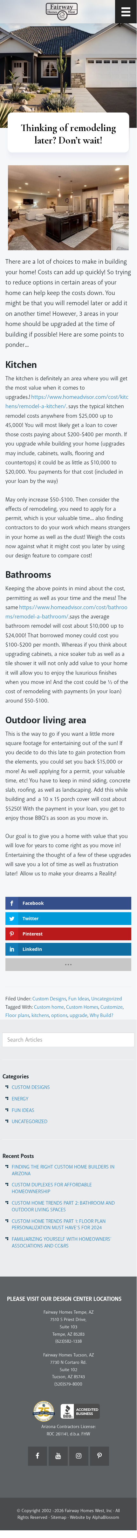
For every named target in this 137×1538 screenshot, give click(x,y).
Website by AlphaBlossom (94, 1517)
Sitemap (58, 1517)
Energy (20, 1099)
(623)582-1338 (68, 1341)
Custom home (49, 1007)
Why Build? (101, 1015)
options (59, 1015)
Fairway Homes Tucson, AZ (68, 1355)
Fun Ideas (78, 999)
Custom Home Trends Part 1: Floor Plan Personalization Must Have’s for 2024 (59, 1224)
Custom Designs (49, 999)
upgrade (78, 1015)
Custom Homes (82, 1007)
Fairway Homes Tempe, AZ (68, 1312)
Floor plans (17, 1015)
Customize (111, 1007)
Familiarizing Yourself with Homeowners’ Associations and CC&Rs (62, 1242)
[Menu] (126, 11)
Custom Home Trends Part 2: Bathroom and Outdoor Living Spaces (63, 1206)
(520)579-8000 (68, 1384)
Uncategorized (106, 999)
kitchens (40, 1015)
